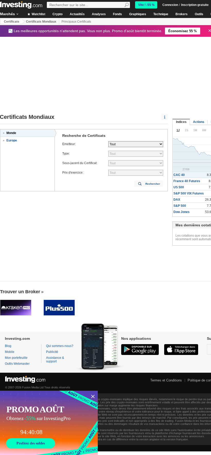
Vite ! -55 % (146, 5)
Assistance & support (55, 359)
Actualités (77, 14)
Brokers (181, 14)
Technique (160, 14)
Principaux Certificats (76, 21)
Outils (199, 14)
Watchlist (38, 14)
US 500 (178, 187)
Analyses (99, 14)
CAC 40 (179, 175)
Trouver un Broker (20, 291)
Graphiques (137, 14)
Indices (181, 122)
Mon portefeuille (16, 358)
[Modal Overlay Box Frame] (49, 423)
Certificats (11, 21)
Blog (8, 346)
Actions (198, 122)
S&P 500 (179, 206)
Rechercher (152, 183)
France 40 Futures (186, 181)
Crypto (57, 14)
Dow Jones (181, 212)
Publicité (52, 352)
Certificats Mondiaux (41, 21)
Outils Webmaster (17, 363)
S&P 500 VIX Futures (188, 193)
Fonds (117, 14)
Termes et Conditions (166, 380)
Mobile (9, 352)
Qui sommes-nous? (59, 346)
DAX (176, 199)
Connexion (170, 5)
